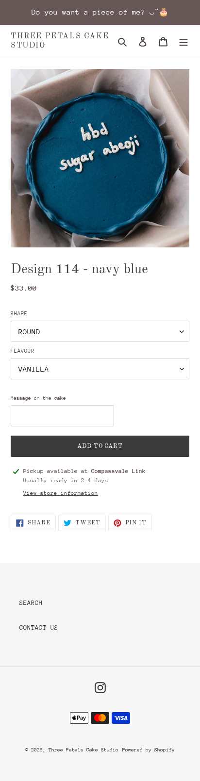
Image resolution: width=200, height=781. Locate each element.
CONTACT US (38, 627)
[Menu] (183, 41)
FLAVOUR (22, 351)
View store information (60, 493)
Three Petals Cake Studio (60, 41)
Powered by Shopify (148, 750)
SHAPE (19, 313)
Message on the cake (38, 398)
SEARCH (31, 602)
